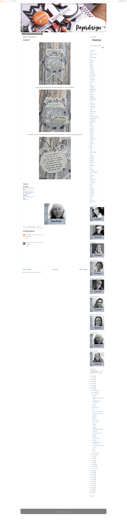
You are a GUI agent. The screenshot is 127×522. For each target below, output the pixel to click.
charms (91, 141)
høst (91, 163)
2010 (92, 487)
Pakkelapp (94, 436)
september (95, 453)
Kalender (92, 94)
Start (24, 33)
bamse (91, 123)
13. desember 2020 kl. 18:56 (37, 242)
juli (93, 456)
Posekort (94, 403)
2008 (92, 490)
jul (90, 167)
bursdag (91, 136)
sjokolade (92, 190)
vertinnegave (92, 201)
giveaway (92, 160)
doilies (91, 147)
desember (95, 390)
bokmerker (92, 130)
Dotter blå (25, 199)
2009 (92, 489)
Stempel (91, 113)
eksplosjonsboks (93, 152)
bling (91, 125)
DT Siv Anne (92, 74)
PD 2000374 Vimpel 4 (28, 190)
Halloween (92, 91)
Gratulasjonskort (93, 89)
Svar (27, 238)
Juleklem (94, 418)
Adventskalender (93, 54)
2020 (92, 389)
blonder (91, 128)
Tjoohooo (94, 447)
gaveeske (92, 158)
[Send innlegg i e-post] (38, 226)
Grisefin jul (94, 440)
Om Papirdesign (38, 33)
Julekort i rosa (95, 422)
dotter (91, 148)
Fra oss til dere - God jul (97, 411)
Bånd (91, 64)
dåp (91, 150)
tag (90, 197)
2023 (92, 383)
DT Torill (91, 77)
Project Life (92, 108)
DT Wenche (31, 227)
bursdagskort (92, 138)
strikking (91, 196)
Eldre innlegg (83, 269)
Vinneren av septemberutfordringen (97, 429)
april (94, 462)
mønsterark (92, 182)
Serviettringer (93, 111)
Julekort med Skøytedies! (97, 413)
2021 (92, 387)
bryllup (91, 135)
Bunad (91, 62)
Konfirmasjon (92, 99)
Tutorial (91, 114)
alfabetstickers (93, 121)
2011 (92, 485)
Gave (36, 227)
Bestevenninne (93, 57)
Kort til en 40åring (96, 438)
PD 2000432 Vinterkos (28, 187)
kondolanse (92, 170)
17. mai (91, 52)
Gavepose (92, 87)
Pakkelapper (92, 106)
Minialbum (92, 103)
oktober (94, 394)
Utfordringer (30, 33)
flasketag (92, 157)
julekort (91, 168)
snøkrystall (92, 192)
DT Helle (92, 67)
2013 (92, 481)
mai (93, 460)
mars (94, 464)
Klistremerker (93, 98)
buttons (91, 140)
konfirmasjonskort (93, 172)
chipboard (92, 143)
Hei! (93, 409)
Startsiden (55, 269)
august (94, 455)
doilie (91, 145)
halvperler (92, 162)
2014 (92, 479)
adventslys (92, 119)
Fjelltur (93, 449)
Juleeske (94, 396)
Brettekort (92, 60)
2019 (92, 470)
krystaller (92, 175)
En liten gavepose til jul (97, 432)
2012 (92, 483)
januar (94, 468)
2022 (92, 385)
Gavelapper (92, 86)
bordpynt (92, 133)
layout (91, 177)
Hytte (91, 92)
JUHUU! (94, 450)
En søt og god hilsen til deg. (98, 445)
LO (90, 101)
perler (91, 185)
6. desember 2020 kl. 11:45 (37, 234)
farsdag (91, 155)
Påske (91, 109)
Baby (91, 55)
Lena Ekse (28, 234)
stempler (41, 227)
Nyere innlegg (27, 269)
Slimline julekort (95, 407)
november (95, 392)
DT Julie (91, 69)
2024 (92, 381)
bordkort (91, 131)
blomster (92, 126)
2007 (92, 492)
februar (94, 466)
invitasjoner (92, 165)
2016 (92, 476)
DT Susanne (92, 76)
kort (38, 227)
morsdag (92, 180)
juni (93, 458)
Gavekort (94, 405)
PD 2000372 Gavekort (28, 192)
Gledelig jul (94, 416)
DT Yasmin (92, 81)
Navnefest (92, 104)
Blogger (69, 512)
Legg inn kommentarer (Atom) (34, 272)
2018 (92, 472)
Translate (100, 372)
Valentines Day (93, 118)
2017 (92, 474)
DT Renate (92, 72)
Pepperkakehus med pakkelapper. (96, 401)
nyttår (91, 184)
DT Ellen (92, 65)
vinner (91, 202)
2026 (92, 377)
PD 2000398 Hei (27, 193)
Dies (28, 227)
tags (91, 199)
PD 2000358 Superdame (29, 196)
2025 (92, 379)
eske (91, 153)
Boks (91, 59)
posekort (92, 187)
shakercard (92, 189)
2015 (92, 477)
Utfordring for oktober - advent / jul (97, 443)
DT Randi (92, 71)
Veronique (28, 242)
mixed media (92, 179)
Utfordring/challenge (94, 116)
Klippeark (92, 96)
